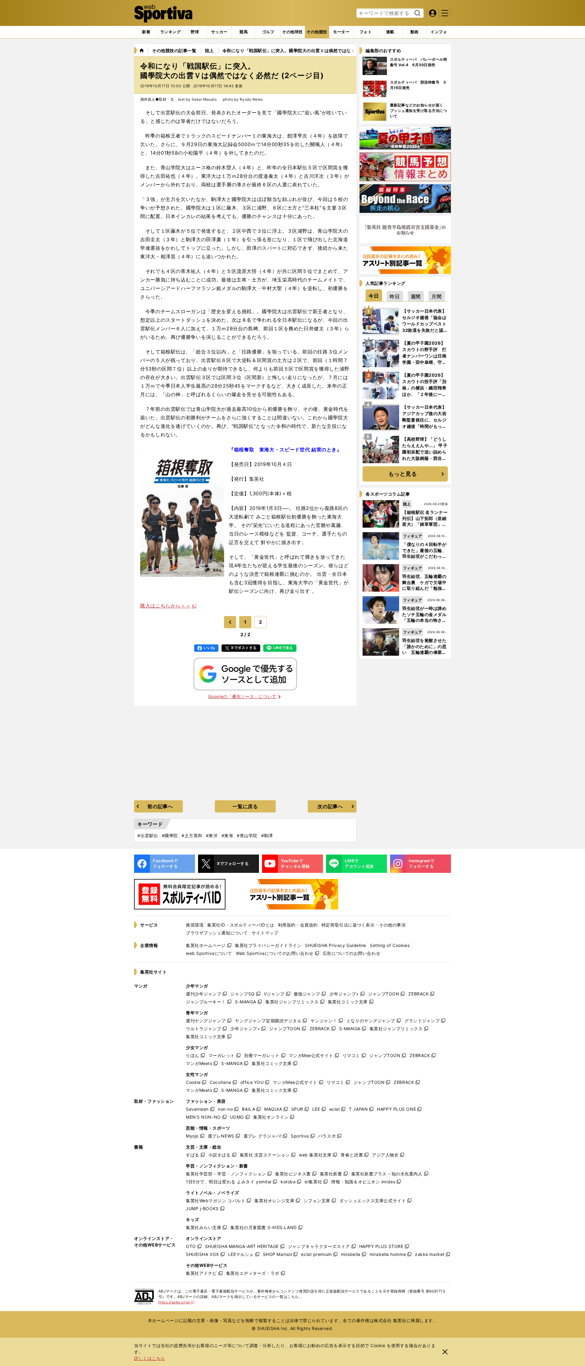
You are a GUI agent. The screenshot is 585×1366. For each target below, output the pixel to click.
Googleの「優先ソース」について (242, 696)
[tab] (195, 32)
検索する (416, 13)
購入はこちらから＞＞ (165, 606)
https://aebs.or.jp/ (176, 1302)
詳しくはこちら (149, 1358)
